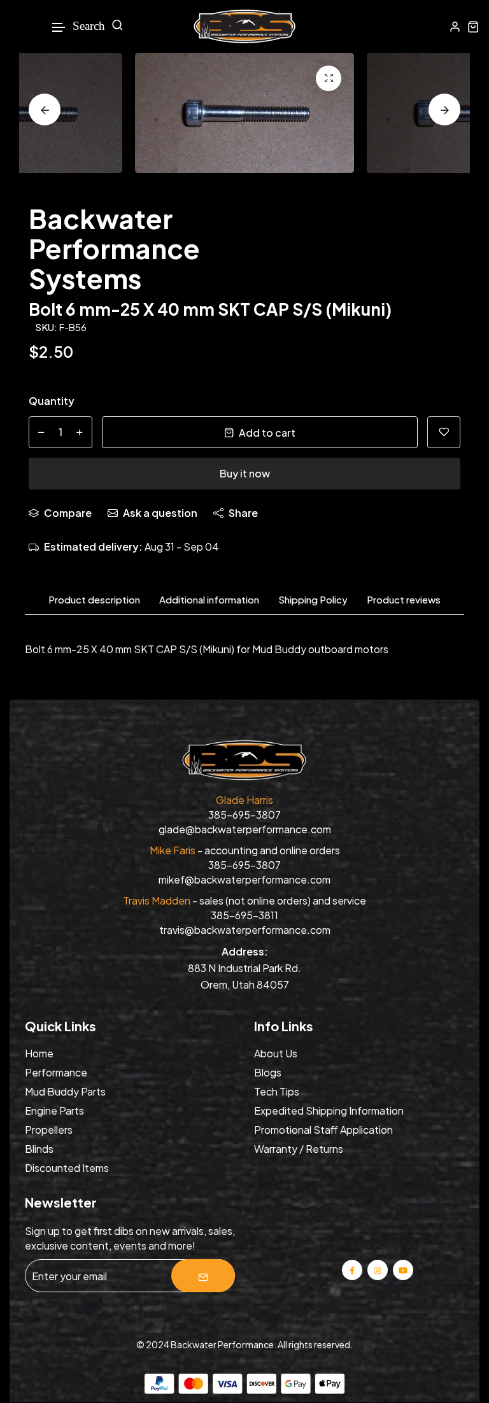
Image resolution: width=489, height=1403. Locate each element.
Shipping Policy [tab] (313, 599)
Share (243, 512)
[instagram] (377, 1269)
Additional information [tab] (209, 599)
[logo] (244, 26)
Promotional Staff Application (323, 1129)
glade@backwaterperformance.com (245, 829)
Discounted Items (67, 1167)
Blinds (39, 1148)
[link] (328, 78)
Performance (56, 1072)
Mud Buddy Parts (65, 1091)
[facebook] (352, 1269)
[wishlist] (443, 432)
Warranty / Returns (298, 1148)
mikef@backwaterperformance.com (244, 879)
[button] (59, 27)
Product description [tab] (94, 599)
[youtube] (403, 1269)
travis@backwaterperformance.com (244, 929)
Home (39, 1053)
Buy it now (245, 473)
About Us (275, 1053)
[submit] (203, 1275)
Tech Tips (276, 1091)
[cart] (473, 26)
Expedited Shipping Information (329, 1110)
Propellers (49, 1129)
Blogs (267, 1072)
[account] (455, 26)
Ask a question (160, 512)
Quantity (51, 400)
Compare (68, 512)
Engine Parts (54, 1110)
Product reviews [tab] (404, 599)
